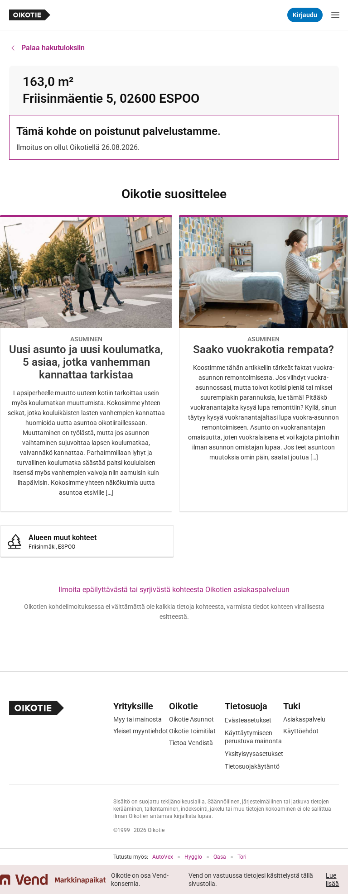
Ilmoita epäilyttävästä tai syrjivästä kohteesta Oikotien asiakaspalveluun (174, 589)
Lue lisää (332, 879)
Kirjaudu (305, 15)
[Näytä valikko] (335, 15)
